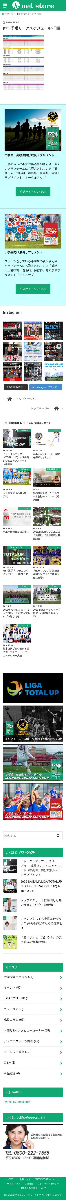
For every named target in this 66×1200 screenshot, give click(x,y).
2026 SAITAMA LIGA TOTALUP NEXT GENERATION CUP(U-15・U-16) (41, 886)
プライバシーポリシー (48, 1184)
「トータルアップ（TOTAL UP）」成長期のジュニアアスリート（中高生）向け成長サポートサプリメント (42, 867)
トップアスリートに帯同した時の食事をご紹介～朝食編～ (41, 902)
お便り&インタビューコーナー (27, 1030)
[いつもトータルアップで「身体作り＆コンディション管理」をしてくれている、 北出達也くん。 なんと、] (12, 351)
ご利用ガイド (24, 1179)
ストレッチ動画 (17, 1051)
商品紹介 (12, 1073)
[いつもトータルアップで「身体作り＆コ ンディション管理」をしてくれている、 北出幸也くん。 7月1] (33, 331)
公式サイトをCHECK (33, 191)
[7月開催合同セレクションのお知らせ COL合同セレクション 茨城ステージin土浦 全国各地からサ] (53, 351)
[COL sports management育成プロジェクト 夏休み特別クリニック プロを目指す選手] (12, 331)
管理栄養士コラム (18, 977)
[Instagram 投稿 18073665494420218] (53, 371)
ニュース (13, 1009)
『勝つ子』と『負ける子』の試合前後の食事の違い (41, 939)
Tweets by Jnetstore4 (16, 1101)
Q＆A (9, 1062)
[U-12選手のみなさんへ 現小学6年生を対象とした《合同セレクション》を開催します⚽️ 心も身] (53, 331)
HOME (10, 1179)
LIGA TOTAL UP (16, 998)
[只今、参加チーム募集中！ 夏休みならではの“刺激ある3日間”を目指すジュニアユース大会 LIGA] (33, 351)
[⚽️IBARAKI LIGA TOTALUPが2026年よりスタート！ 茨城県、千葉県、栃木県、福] (33, 371)
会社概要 (28, 1184)
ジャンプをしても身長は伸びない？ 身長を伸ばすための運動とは (41, 923)
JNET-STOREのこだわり (47, 1179)
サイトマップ (13, 1184)
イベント (12, 987)
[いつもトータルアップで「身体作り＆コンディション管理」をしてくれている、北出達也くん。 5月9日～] (12, 371)
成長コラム (14, 1019)
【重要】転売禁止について (33, 1188)
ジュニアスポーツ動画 (21, 1041)
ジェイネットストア (31, 1195)
